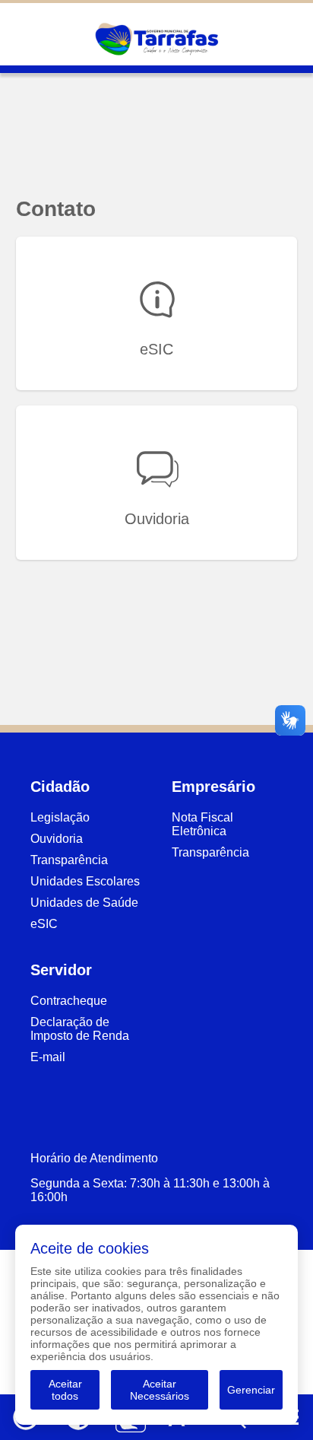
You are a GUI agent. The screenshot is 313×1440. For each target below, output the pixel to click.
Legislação (60, 817)
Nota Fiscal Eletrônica (202, 824)
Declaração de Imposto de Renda (79, 1029)
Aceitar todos (65, 1390)
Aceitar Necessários (159, 1390)
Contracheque (68, 1000)
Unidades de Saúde (84, 902)
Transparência (69, 860)
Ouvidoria (56, 838)
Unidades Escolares (85, 881)
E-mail (47, 1057)
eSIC (44, 923)
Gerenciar (251, 1390)
